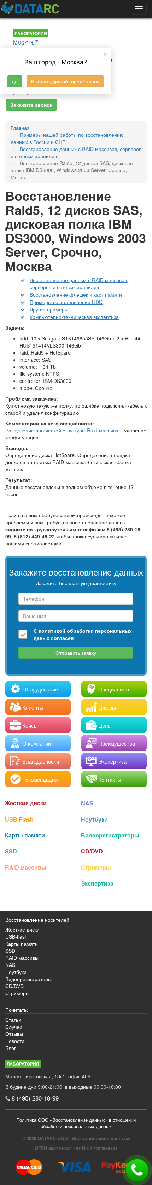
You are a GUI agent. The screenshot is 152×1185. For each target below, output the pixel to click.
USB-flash (16, 936)
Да (15, 81)
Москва (23, 42)
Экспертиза (97, 883)
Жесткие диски (26, 803)
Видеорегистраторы (28, 978)
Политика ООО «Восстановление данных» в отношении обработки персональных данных (76, 1123)
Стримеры (96, 867)
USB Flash (19, 819)
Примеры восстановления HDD (66, 301)
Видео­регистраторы (110, 835)
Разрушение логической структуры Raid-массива (61, 430)
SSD (11, 851)
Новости (14, 1040)
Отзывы (14, 1033)
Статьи (13, 1019)
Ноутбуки (94, 819)
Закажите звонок (31, 104)
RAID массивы (25, 867)
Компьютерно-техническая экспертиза (74, 316)
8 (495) (35, 1098)
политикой (52, 630)
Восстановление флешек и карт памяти (76, 294)
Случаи (13, 1026)
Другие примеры (49, 309)
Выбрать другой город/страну (65, 81)
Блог (10, 1047)
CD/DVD (92, 851)
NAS (87, 803)
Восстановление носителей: (38, 919)
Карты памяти (25, 835)
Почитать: (16, 1009)
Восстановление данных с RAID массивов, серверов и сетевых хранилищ (79, 283)
